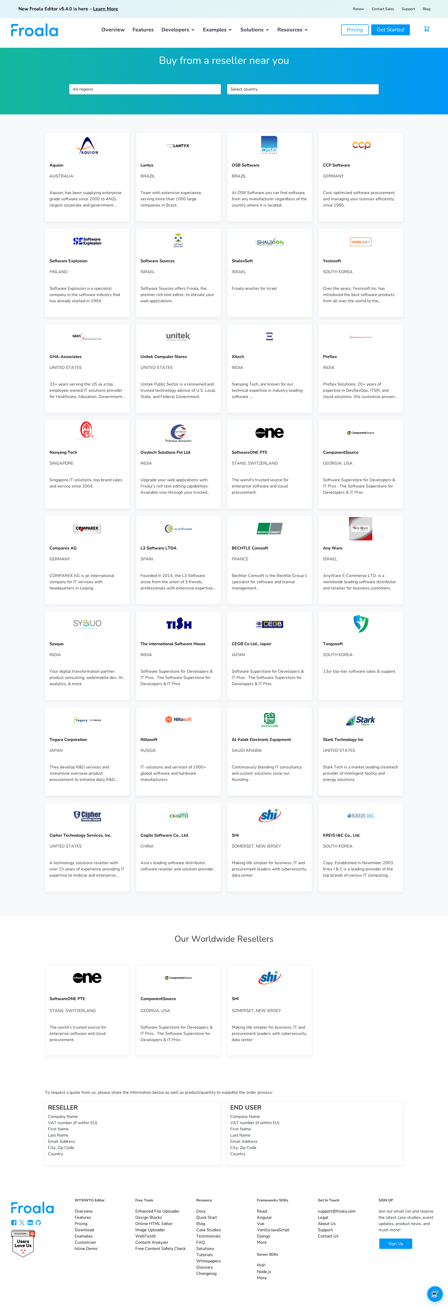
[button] (178, 30)
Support (408, 8)
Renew (358, 8)
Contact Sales (383, 8)
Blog (426, 8)
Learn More (105, 9)
